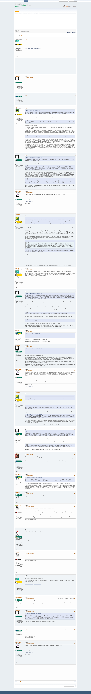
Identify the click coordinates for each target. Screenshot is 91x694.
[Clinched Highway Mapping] (15, 638)
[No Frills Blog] (15, 469)
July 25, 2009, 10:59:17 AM (29, 77)
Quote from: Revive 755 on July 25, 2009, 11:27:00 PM (34, 348)
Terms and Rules (72, 691)
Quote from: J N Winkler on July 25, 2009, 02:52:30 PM (34, 157)
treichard (18, 628)
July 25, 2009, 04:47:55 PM (29, 192)
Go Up (16, 681)
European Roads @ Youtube (29, 48)
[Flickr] (15, 55)
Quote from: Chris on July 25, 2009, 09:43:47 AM (33, 110)
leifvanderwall (19, 597)
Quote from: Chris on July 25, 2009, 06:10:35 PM (33, 333)
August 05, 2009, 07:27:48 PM (30, 611)
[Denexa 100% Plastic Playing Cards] (15, 524)
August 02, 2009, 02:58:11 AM (30, 553)
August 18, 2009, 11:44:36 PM (30, 643)
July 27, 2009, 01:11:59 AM (29, 475)
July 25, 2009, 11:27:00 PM (29, 331)
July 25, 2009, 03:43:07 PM (29, 155)
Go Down (16, 35)
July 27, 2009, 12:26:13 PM (29, 493)
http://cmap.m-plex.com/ (28, 638)
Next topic (74, 32)
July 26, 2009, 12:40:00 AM (29, 346)
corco (35, 13)
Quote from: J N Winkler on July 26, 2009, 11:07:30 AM (34, 431)
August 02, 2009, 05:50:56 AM (30, 576)
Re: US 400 (26, 76)
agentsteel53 (19, 191)
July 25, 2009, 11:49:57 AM (29, 95)
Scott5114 (18, 505)
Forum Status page (54, 8)
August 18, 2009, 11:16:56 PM (30, 629)
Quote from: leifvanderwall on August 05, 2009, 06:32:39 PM (34, 613)
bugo (17, 453)
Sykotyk (18, 492)
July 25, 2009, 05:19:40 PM (29, 215)
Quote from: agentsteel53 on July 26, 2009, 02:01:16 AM (34, 414)
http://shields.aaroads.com (28, 201)
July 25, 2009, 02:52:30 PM (29, 108)
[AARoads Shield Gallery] (15, 210)
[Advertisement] (45, 21)
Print (75, 35)
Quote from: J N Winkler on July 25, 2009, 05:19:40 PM (34, 293)
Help (68, 691)
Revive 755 (18, 94)
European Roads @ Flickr (37, 48)
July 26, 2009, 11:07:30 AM (29, 393)
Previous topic (69, 32)
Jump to (62, 685)
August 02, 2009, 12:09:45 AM (30, 506)
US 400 (26, 38)
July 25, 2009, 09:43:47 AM (29, 39)
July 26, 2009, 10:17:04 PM (29, 454)
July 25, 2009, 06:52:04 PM (29, 291)
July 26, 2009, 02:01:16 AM (29, 370)
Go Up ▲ (76, 691)
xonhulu (18, 76)
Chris (17, 38)
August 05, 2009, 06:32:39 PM (30, 598)
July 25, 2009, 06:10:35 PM (29, 269)
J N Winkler (18, 107)
